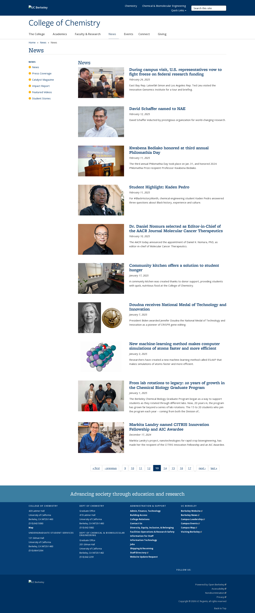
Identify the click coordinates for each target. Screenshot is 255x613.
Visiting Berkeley (191, 531)
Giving (162, 34)
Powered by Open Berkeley (210, 584)
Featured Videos (42, 92)
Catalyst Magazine (43, 79)
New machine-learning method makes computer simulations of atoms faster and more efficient (174, 346)
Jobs (132, 544)
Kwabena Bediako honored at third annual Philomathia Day (169, 150)
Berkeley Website (192, 510)
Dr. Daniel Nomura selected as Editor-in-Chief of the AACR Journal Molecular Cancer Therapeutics (176, 228)
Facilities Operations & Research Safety (152, 531)
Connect (144, 34)
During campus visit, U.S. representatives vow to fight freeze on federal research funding (175, 72)
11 (141, 468)
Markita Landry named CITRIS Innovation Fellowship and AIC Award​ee (169, 427)
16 (182, 468)
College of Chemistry (64, 23)
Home (32, 42)
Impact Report (41, 86)
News (113, 34)
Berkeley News (190, 515)
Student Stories (41, 98)
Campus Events (190, 523)
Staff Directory (139, 552)
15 (174, 468)
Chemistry (131, 5)
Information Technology (143, 540)
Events (128, 34)
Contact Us (136, 523)
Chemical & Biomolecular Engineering (164, 5)
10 (133, 468)
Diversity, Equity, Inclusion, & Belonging (152, 527)
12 (150, 468)
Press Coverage (42, 73)
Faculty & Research (88, 34)
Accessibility (219, 588)
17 (190, 468)
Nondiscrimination (215, 592)
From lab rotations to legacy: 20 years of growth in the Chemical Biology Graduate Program (177, 385)
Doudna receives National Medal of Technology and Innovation (177, 307)
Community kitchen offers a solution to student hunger (174, 267)
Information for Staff (141, 535)
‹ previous (112, 468)
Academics (60, 34)
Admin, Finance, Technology (145, 510)
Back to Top (220, 608)
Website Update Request (144, 556)
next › (203, 468)
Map (31, 527)
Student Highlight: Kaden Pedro (159, 187)
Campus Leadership (193, 519)
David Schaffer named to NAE (157, 108)
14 (166, 468)
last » (215, 468)
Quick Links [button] (177, 10)
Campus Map (189, 527)
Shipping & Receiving (141, 548)
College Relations (140, 519)
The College (37, 34)
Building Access (138, 515)
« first (97, 468)
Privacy (221, 597)
